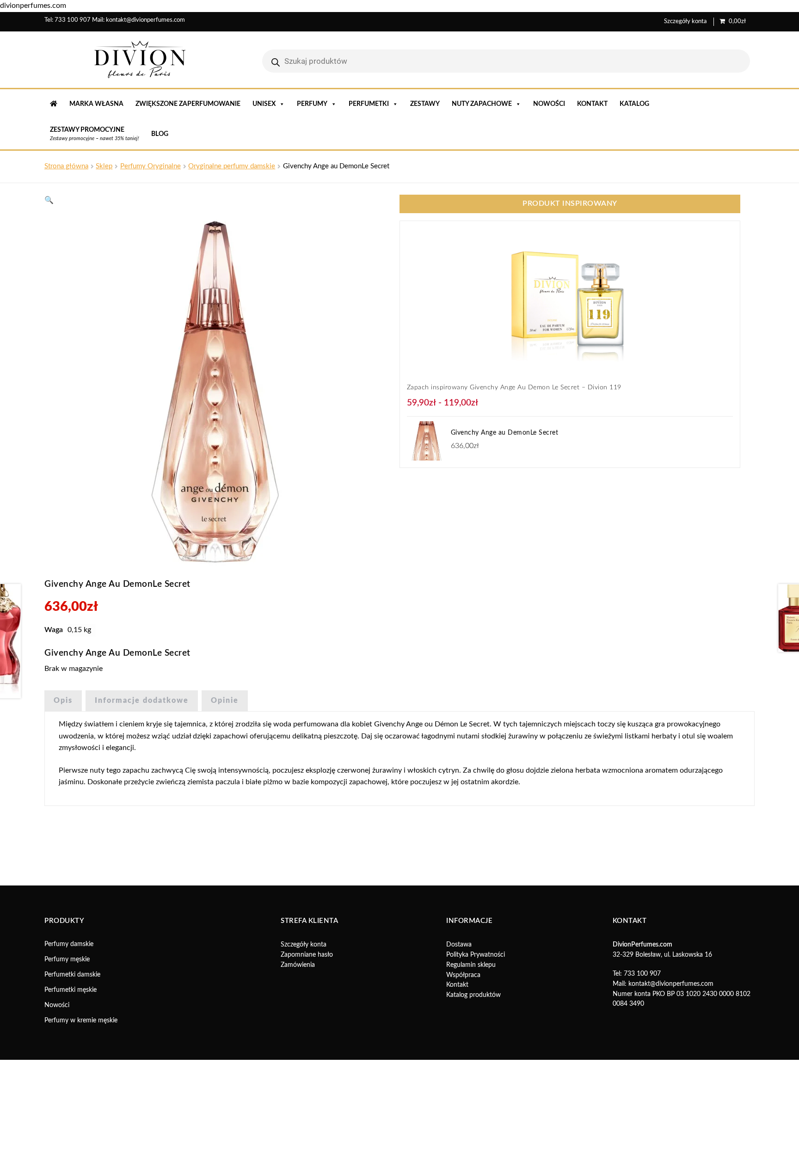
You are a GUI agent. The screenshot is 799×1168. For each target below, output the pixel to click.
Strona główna (66, 166)
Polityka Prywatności (475, 955)
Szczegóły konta (685, 21)
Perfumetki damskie (72, 974)
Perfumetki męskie (70, 990)
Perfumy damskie (68, 944)
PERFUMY (312, 104)
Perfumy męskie (67, 959)
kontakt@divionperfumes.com (145, 20)
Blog (159, 134)
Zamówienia (298, 965)
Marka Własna (96, 104)
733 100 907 (73, 20)
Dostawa (459, 944)
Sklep (104, 166)
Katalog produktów (473, 995)
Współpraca (463, 975)
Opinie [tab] (225, 700)
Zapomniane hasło (307, 955)
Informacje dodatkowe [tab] (142, 700)
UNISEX (264, 104)
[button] (49, 200)
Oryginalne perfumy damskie (231, 166)
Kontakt (592, 104)
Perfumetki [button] (369, 104)
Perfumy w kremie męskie (80, 1020)
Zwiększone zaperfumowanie (187, 104)
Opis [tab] (63, 700)
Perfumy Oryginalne (150, 166)
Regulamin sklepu (471, 965)
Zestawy (425, 104)
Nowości (549, 104)
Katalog (634, 104)
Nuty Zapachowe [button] (482, 104)
